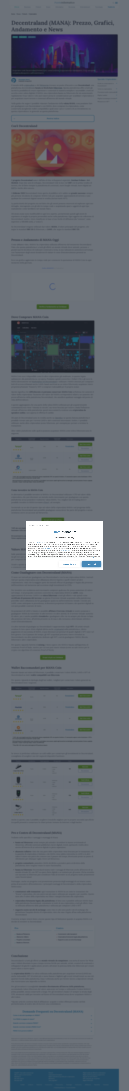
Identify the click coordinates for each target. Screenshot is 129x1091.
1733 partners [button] (40, 542)
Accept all (92, 564)
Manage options (69, 564)
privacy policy (91, 558)
